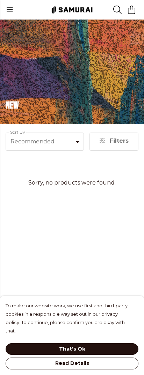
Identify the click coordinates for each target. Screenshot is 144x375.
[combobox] (45, 142)
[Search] (117, 10)
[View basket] (131, 10)
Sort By (17, 132)
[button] (77, 141)
